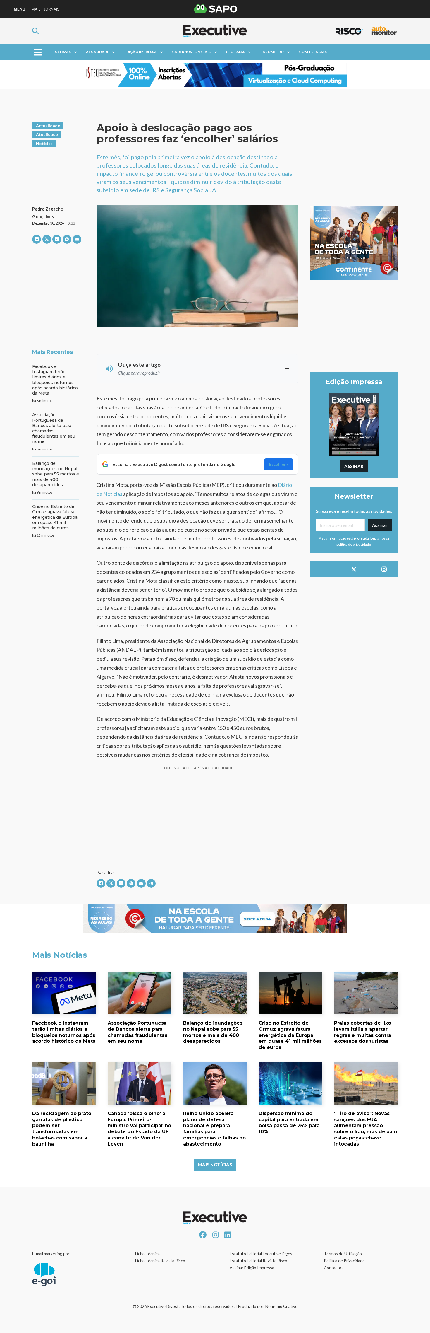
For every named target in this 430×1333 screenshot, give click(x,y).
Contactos (333, 1267)
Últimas (63, 52)
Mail (35, 9)
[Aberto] (38, 52)
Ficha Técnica (147, 1253)
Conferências (313, 52)
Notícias (44, 143)
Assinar (354, 466)
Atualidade (97, 52)
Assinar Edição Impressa (252, 1267)
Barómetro (272, 52)
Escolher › (278, 464)
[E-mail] (77, 239)
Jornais (51, 9)
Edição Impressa (140, 52)
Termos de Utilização (343, 1253)
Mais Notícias (215, 1164)
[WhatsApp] (67, 239)
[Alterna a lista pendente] (75, 52)
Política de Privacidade (344, 1260)
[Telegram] (151, 883)
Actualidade (48, 125)
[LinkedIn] (56, 239)
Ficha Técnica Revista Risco (160, 1260)
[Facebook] (36, 239)
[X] (46, 239)
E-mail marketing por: (51, 1253)
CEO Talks (235, 52)
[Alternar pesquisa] (35, 31)
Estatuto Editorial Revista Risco (258, 1260)
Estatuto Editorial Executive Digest (262, 1253)
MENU (19, 9)
